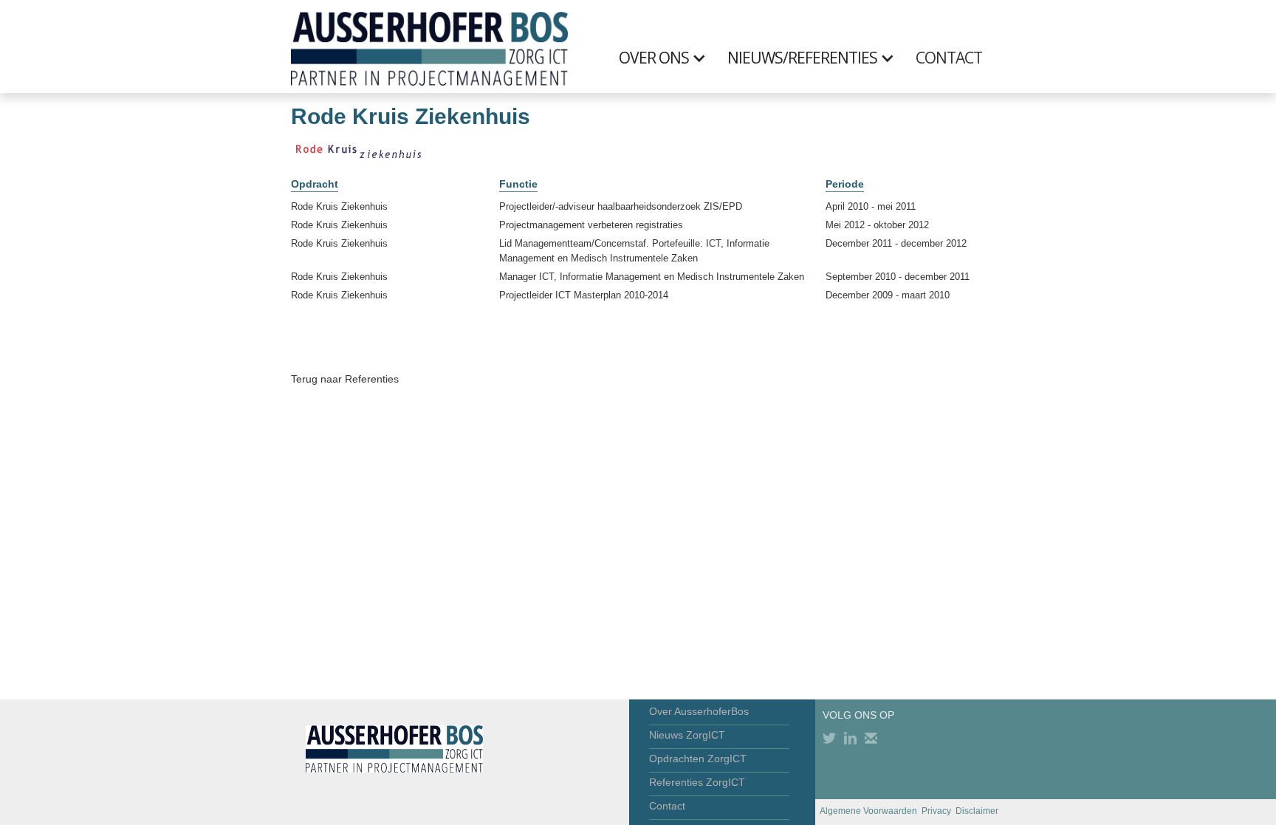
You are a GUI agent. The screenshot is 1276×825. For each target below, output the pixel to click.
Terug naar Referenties (345, 379)
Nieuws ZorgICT (687, 735)
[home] (429, 46)
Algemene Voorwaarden (868, 811)
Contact (667, 806)
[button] (670, 57)
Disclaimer (977, 811)
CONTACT (949, 57)
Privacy (936, 811)
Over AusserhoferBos (699, 711)
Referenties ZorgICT (697, 782)
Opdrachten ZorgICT (698, 758)
